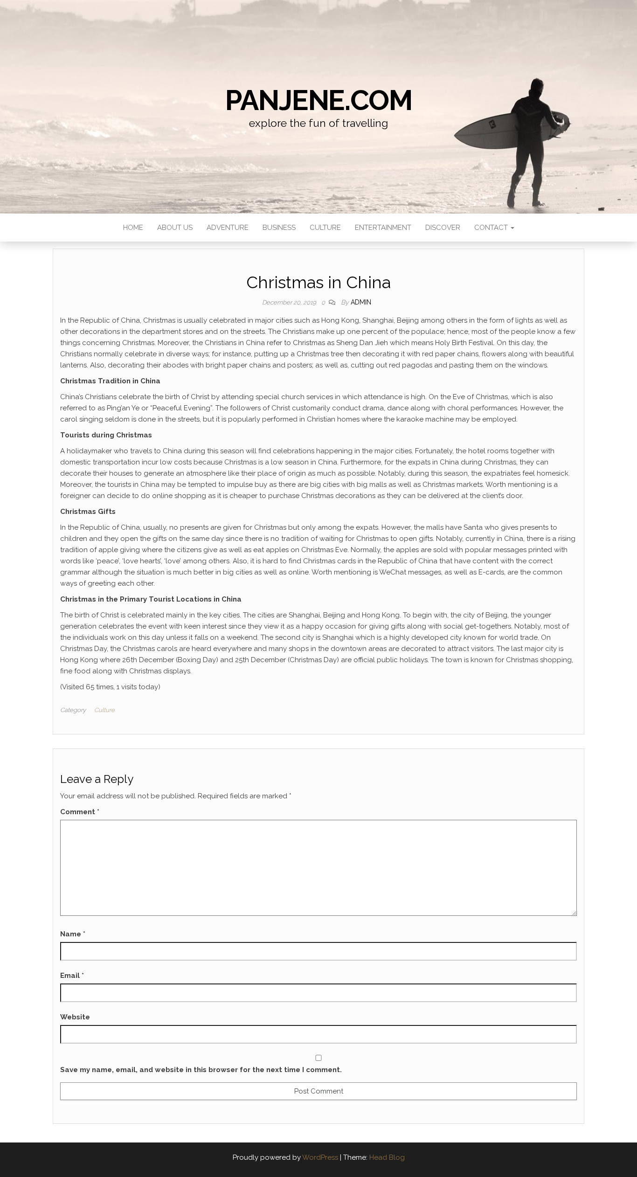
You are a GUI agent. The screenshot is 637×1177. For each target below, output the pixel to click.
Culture (325, 227)
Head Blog (387, 1157)
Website (75, 1017)
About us (175, 227)
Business (279, 227)
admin (361, 302)
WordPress (320, 1157)
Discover (442, 227)
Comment (79, 812)
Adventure (228, 227)
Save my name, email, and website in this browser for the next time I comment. (201, 1070)
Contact (492, 227)
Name (72, 934)
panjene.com (318, 100)
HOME (133, 227)
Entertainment (383, 227)
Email (72, 975)
